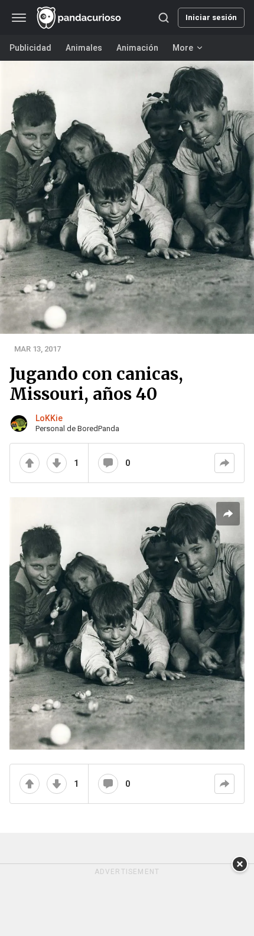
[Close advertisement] (240, 864)
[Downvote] (57, 463)
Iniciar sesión (211, 17)
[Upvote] (29, 463)
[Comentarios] (108, 463)
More (182, 47)
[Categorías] (18, 17)
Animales (84, 47)
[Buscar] (163, 17)
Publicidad (30, 47)
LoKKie (49, 418)
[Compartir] (224, 463)
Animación (137, 47)
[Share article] (228, 514)
